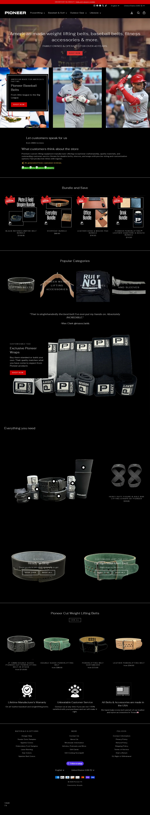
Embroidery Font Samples (27, 746)
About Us (74, 739)
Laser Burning (27, 749)
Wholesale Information (74, 743)
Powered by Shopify (75, 785)
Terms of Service (121, 749)
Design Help (27, 736)
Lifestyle (94, 13)
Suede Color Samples (27, 739)
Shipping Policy (121, 746)
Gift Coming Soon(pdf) (74, 753)
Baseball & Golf (56, 13)
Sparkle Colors (27, 743)
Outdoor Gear (77, 13)
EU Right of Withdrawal (121, 756)
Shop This (30, 572)
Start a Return (121, 753)
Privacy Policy (121, 739)
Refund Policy (121, 743)
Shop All (47, 572)
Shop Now (17, 373)
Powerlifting (36, 13)
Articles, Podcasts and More (74, 746)
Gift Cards (74, 749)
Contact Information (121, 736)
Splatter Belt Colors (27, 756)
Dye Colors (27, 753)
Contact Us (74, 736)
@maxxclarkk (82, 323)
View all (75, 620)
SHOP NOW (19, 105)
